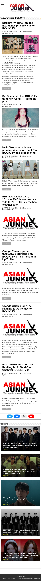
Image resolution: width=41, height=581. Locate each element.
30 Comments (8, 209)
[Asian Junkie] (20, 6)
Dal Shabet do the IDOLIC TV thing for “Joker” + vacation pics (19, 99)
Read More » (7, 88)
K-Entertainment (27, 31)
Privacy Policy (20, 576)
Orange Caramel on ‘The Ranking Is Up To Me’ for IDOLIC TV (17, 309)
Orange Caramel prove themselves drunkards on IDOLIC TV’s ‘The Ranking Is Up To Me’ (19, 255)
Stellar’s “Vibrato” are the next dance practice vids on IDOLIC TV (18, 25)
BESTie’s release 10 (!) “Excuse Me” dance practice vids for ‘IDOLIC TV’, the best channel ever (19, 200)
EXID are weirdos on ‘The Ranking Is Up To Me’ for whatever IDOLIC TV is (17, 367)
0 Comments (8, 33)
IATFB (6, 31)
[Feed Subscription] (40, 18)
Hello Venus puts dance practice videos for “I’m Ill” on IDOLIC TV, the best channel (20, 150)
